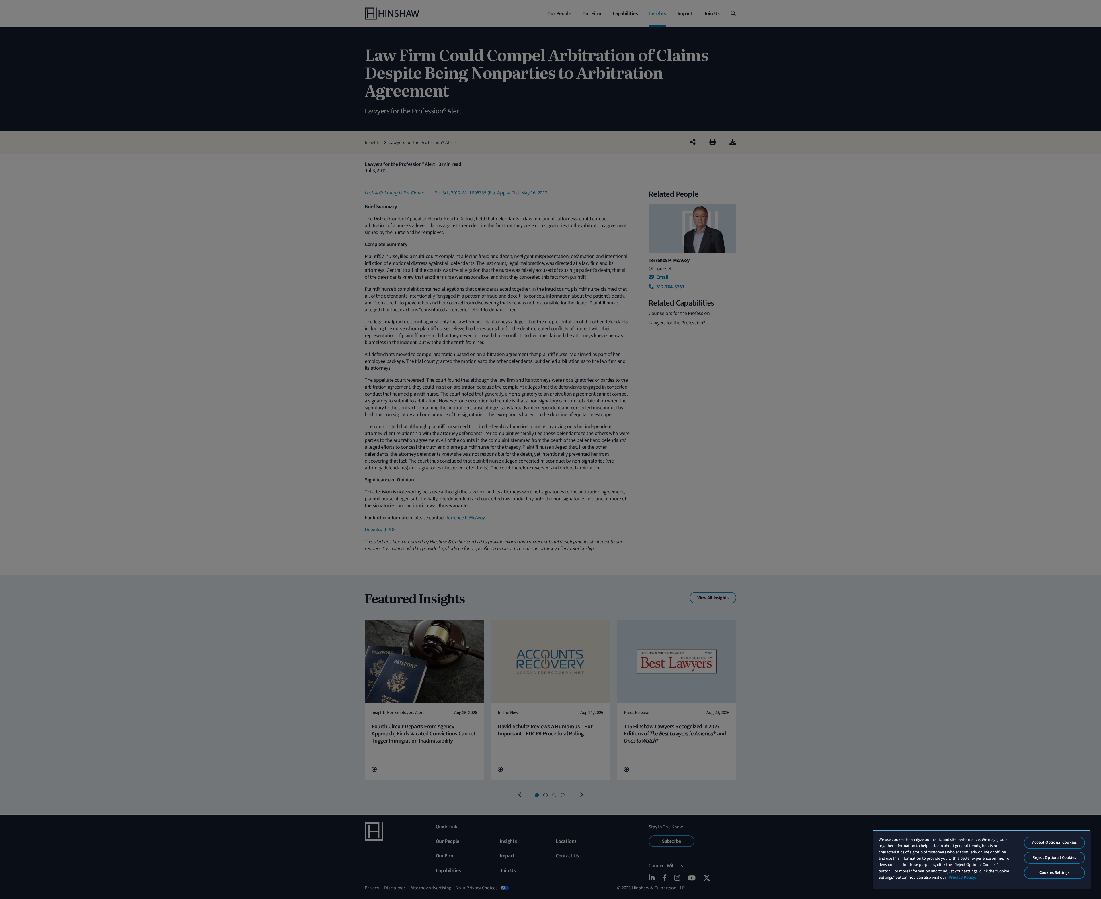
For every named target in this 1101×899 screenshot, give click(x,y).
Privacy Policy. (962, 877)
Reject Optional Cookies (1054, 858)
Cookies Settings (1054, 873)
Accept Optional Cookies (1054, 842)
